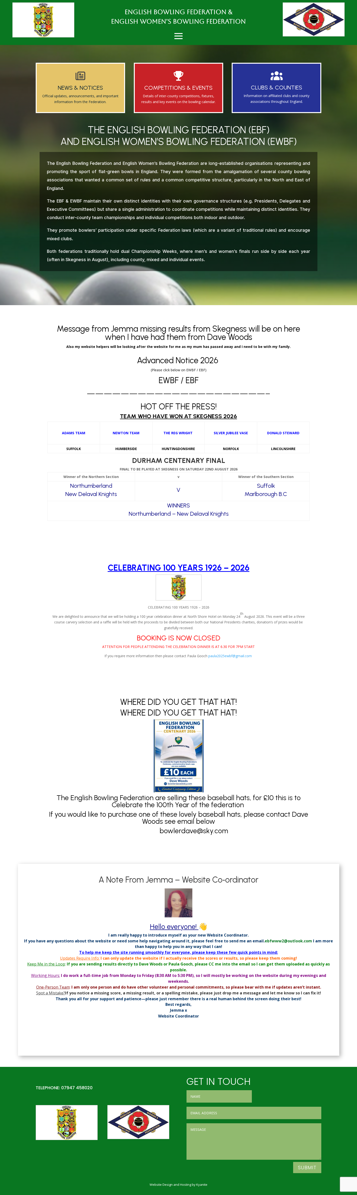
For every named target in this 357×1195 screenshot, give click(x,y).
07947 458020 (77, 1088)
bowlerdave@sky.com (195, 830)
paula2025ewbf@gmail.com (230, 656)
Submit (307, 1167)
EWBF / (172, 380)
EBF (192, 380)
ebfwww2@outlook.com (288, 941)
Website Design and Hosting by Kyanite (178, 1184)
